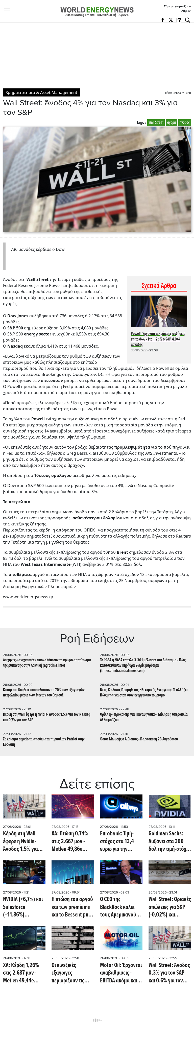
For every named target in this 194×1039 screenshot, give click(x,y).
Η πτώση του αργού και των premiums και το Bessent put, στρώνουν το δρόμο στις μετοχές (72, 907)
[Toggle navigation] (8, 11)
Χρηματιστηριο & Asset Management (41, 92)
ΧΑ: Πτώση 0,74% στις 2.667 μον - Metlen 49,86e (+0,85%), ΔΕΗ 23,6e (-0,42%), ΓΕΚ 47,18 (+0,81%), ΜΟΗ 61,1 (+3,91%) (72, 841)
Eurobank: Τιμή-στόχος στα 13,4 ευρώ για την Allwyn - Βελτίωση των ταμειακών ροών (119, 841)
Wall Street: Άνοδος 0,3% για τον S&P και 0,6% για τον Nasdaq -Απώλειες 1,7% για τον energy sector (169, 973)
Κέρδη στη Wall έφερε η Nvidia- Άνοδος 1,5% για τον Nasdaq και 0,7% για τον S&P (46, 717)
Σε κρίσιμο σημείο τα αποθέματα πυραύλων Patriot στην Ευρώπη (44, 742)
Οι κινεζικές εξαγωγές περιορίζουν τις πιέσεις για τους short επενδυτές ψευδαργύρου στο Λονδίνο (71, 973)
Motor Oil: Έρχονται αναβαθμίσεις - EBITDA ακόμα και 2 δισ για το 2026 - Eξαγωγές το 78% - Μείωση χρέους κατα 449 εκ (121, 973)
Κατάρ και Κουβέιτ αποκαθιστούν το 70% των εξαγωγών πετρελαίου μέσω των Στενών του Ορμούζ (44, 692)
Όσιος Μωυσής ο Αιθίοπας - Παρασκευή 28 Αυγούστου (139, 739)
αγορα (171, 123)
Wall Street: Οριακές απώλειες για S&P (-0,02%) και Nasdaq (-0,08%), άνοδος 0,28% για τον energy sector (170, 907)
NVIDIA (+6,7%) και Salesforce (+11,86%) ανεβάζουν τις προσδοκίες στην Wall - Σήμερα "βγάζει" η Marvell (23, 907)
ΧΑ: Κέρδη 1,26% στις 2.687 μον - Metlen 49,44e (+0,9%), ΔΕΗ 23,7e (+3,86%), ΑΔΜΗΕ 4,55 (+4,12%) (23, 973)
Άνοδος (185, 123)
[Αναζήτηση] (188, 20)
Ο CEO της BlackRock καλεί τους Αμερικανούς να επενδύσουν (119, 907)
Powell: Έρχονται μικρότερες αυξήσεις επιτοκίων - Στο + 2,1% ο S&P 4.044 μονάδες (158, 339)
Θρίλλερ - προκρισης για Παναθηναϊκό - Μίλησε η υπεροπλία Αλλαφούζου (144, 717)
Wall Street (156, 123)
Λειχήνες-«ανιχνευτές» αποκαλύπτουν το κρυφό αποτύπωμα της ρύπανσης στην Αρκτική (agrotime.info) (47, 663)
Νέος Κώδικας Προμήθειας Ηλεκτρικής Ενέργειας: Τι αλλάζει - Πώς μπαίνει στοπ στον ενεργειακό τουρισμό (144, 692)
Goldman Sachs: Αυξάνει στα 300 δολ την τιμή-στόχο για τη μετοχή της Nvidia (169, 841)
